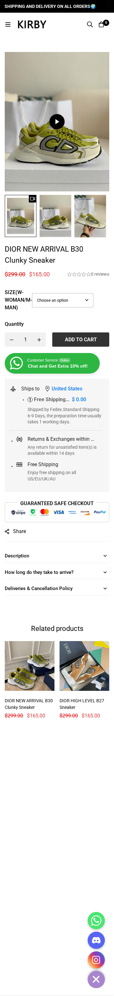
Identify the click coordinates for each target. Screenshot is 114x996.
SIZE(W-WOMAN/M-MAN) (18, 300)
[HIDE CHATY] (96, 979)
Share (19, 531)
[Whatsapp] (96, 920)
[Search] (90, 24)
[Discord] (96, 940)
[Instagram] (96, 959)
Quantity (14, 324)
